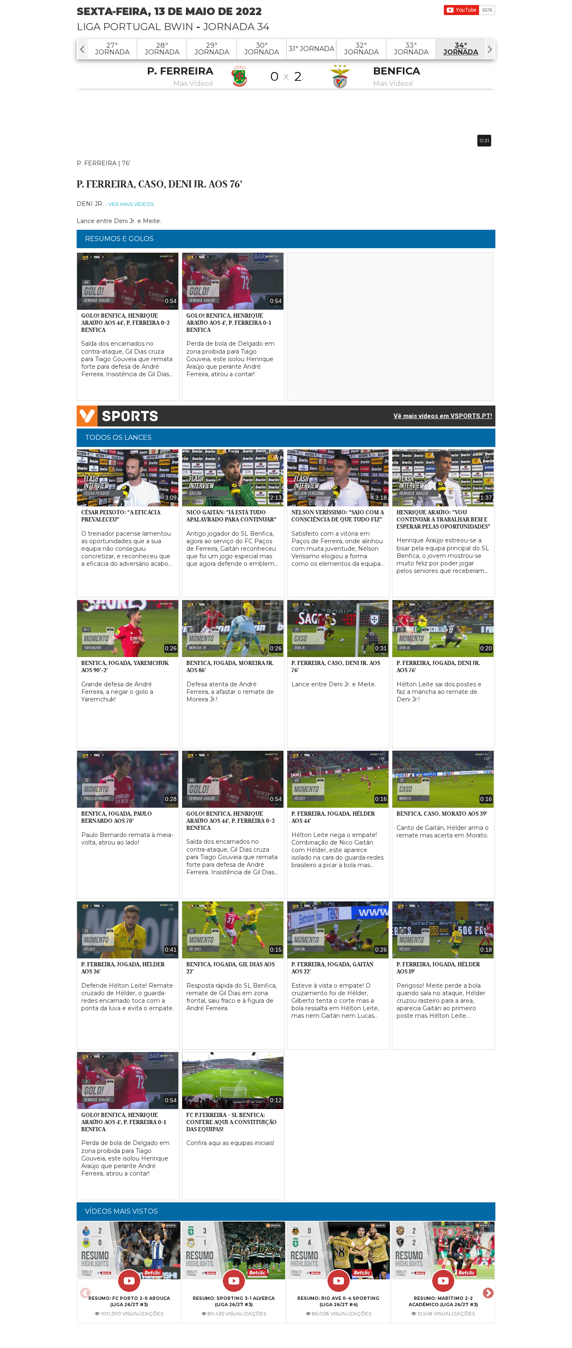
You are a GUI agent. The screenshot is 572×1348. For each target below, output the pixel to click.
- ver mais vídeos (129, 204)
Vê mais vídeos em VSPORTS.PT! (443, 416)
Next (487, 1290)
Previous (84, 1290)
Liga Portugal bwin (135, 27)
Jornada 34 (236, 27)
